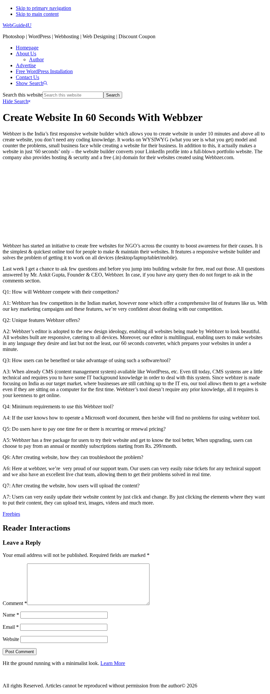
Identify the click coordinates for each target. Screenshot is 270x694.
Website (11, 639)
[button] (31, 83)
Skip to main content (37, 14)
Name (11, 615)
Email (11, 627)
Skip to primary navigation (43, 8)
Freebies (11, 514)
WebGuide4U (17, 25)
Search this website (22, 95)
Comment (15, 603)
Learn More (112, 663)
